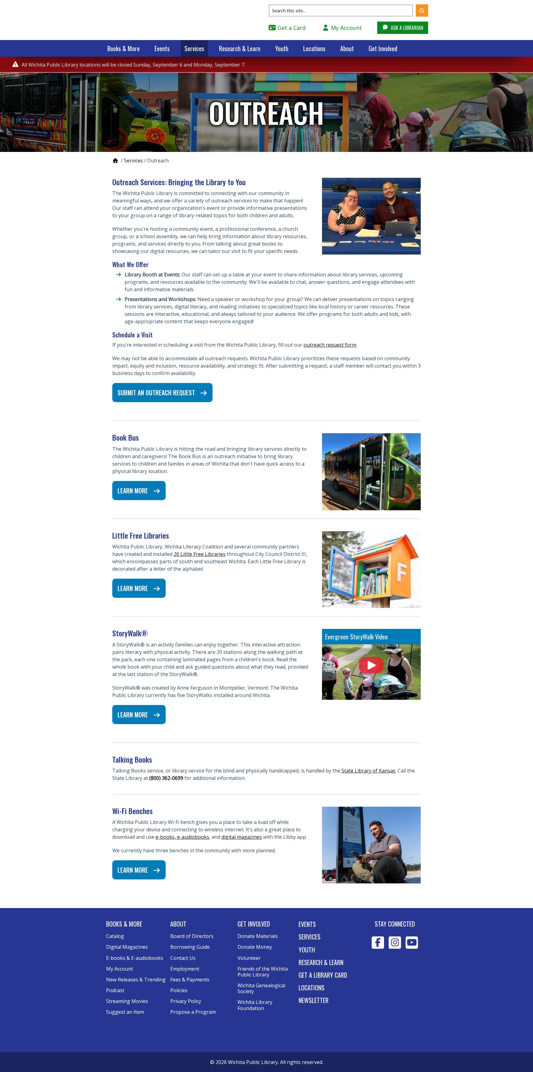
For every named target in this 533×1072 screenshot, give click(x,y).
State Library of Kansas (368, 770)
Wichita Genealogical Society (261, 988)
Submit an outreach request (157, 392)
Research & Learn (239, 48)
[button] (422, 10)
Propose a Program (193, 1012)
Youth (281, 48)
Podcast (115, 990)
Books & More (123, 48)
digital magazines (241, 837)
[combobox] (341, 10)
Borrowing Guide (190, 947)
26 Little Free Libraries (199, 554)
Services (194, 48)
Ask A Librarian (406, 27)
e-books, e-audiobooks (182, 837)
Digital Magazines (127, 947)
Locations (314, 48)
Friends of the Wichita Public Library (263, 971)
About (347, 48)
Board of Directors (191, 936)
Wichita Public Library (146, 19)
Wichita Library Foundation (255, 1005)
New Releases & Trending (136, 979)
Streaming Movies (127, 1001)
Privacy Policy (185, 1001)
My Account (345, 27)
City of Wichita (395, 970)
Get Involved (383, 48)
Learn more (134, 490)
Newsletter (313, 1000)
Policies (179, 990)
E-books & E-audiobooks (134, 958)
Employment (184, 968)
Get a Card (291, 27)
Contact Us (183, 958)
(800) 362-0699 (166, 778)
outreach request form (330, 344)
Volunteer (249, 958)
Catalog (115, 936)
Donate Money (255, 947)
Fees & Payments (189, 979)
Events (162, 48)
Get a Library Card (323, 975)
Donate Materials (258, 936)
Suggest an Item (125, 1012)
